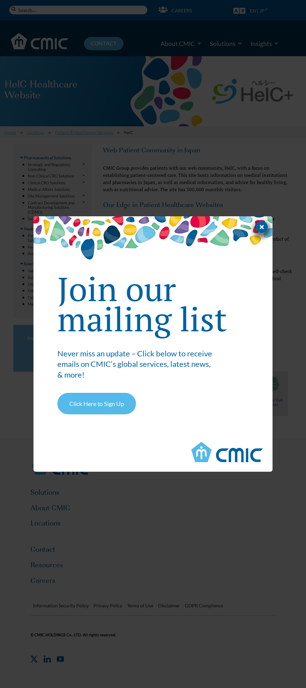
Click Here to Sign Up (96, 403)
